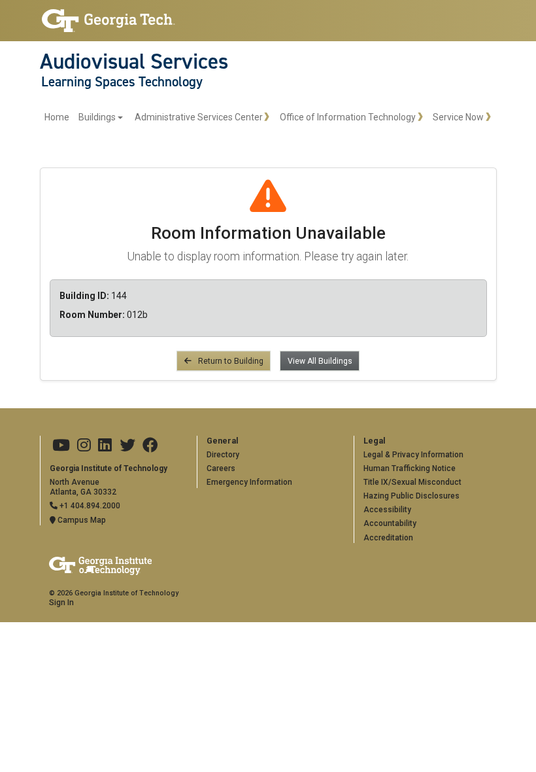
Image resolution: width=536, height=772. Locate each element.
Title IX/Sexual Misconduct (412, 482)
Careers (221, 468)
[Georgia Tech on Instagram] (84, 445)
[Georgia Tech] (108, 20)
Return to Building (229, 361)
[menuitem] (84, 117)
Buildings (97, 117)
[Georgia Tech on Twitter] (127, 445)
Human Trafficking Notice (409, 468)
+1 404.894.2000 (89, 505)
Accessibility (387, 509)
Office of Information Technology (348, 117)
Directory (223, 454)
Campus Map (81, 520)
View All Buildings (320, 361)
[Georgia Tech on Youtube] (61, 445)
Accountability (389, 523)
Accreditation (388, 537)
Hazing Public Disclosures (411, 495)
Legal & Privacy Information (413, 454)
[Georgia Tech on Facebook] (150, 445)
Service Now (458, 117)
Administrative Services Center (199, 117)
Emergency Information (249, 482)
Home (56, 117)
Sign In (61, 602)
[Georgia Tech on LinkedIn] (105, 445)
